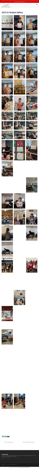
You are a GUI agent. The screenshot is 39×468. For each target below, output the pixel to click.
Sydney (3, 465)
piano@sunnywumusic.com (7, 457)
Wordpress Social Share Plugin (14, 467)
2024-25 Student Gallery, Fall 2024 (29, 442)
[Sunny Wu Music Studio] (6, 5)
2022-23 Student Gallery (8, 442)
